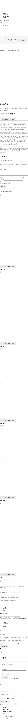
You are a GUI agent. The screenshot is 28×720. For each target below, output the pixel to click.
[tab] (5, 119)
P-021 (2, 346)
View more (4, 646)
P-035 (2, 423)
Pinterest (11, 114)
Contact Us (6, 16)
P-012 (2, 577)
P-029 (2, 500)
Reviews (12, 119)
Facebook (2, 114)
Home (4, 13)
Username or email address (8, 664)
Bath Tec (2, 22)
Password (4, 669)
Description (5, 119)
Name (2, 177)
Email (2, 179)
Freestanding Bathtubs (10, 50)
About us (5, 608)
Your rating (3, 167)
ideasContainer (22, 618)
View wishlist (21, 40)
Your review (3, 169)
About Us (5, 14)
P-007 (2, 269)
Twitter (7, 114)
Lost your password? (14, 678)
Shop (4, 17)
